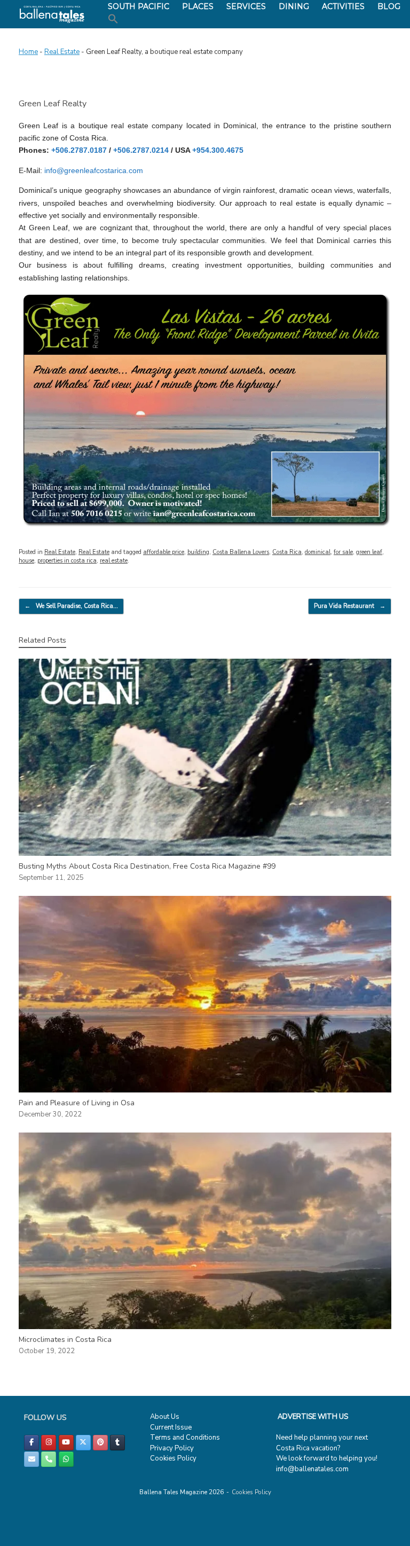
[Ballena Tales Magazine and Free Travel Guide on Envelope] (31, 1459)
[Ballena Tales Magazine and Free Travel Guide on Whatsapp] (66, 1459)
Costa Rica (287, 552)
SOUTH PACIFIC (138, 6)
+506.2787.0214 (142, 150)
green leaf (369, 552)
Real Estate (62, 52)
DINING (294, 6)
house (26, 561)
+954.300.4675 (217, 150)
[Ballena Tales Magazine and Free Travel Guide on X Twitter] (83, 1442)
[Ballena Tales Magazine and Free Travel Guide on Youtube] (66, 1442)
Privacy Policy (172, 1448)
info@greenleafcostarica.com (93, 170)
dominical (317, 552)
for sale (343, 552)
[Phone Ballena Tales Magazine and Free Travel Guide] (48, 1459)
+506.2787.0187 (79, 150)
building (198, 552)
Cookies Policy (173, 1458)
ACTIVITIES (343, 6)
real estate (114, 561)
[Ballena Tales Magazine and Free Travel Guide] (52, 14)
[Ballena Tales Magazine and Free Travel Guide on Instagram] (48, 1442)
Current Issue (171, 1427)
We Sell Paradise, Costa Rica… (71, 606)
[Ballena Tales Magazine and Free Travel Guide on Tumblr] (117, 1442)
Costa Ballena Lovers (240, 552)
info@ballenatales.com (312, 1469)
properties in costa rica (67, 561)
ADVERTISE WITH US (313, 1417)
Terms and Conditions (185, 1437)
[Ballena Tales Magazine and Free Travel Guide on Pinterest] (100, 1442)
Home (28, 52)
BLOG (388, 6)
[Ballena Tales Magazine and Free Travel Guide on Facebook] (31, 1442)
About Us (164, 1417)
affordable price (163, 552)
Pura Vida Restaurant (349, 606)
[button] (113, 19)
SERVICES (246, 6)
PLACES (198, 6)
